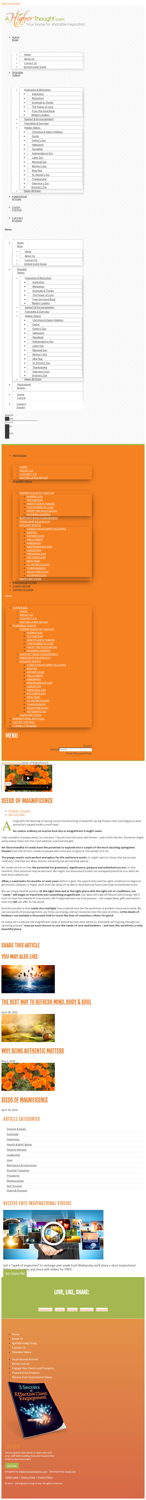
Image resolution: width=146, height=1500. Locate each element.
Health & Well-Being (19, 1144)
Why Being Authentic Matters (32, 1051)
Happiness (13, 1139)
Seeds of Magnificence (24, 1100)
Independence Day (42, 153)
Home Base (15, 38)
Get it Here (12, 1465)
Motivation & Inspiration (22, 1165)
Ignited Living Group (35, 67)
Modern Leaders (40, 114)
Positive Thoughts (18, 1170)
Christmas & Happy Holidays (47, 132)
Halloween (38, 144)
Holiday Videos (32, 127)
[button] (44, 229)
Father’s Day (39, 140)
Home (27, 54)
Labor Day (37, 157)
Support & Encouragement (39, 119)
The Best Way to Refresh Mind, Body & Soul (46, 1002)
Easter (35, 136)
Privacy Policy (45, 1477)
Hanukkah (37, 149)
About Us (29, 58)
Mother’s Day (39, 166)
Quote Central (16, 208)
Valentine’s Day (40, 183)
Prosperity (13, 1175)
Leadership (13, 1155)
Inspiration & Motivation (37, 89)
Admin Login (12, 1477)
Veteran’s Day (39, 187)
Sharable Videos (17, 74)
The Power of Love (42, 106)
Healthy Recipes (17, 1149)
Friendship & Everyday (36, 123)
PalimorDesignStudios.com (33, 1471)
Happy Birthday (32, 191)
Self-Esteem (14, 1186)
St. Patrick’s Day (41, 174)
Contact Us (30, 63)
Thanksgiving (39, 179)
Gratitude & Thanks (42, 102)
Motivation (38, 98)
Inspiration (38, 94)
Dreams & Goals (16, 1129)
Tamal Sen (70, 1471)
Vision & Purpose (17, 1190)
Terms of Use (28, 1477)
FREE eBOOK (12, 1446)
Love (9, 1160)
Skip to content (10, 3)
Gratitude (13, 1134)
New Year (37, 170)
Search (9, 418)
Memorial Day (39, 162)
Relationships (15, 1181)
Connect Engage (17, 219)
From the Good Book (43, 111)
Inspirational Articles (19, 198)
